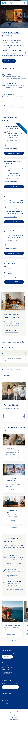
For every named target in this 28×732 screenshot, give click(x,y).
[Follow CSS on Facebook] (10, 712)
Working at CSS (9, 697)
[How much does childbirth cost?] (14, 478)
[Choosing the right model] (14, 510)
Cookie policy (14, 715)
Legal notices (14, 717)
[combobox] (14, 416)
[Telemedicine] (14, 447)
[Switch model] (14, 572)
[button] (14, 353)
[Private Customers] (4, 3)
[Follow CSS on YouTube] (14, 712)
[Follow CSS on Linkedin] (17, 712)
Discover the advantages (10, 148)
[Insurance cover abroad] (12, 619)
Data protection (14, 719)
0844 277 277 (5, 669)
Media (6, 700)
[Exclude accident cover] (14, 586)
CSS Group (7, 704)
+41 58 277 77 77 (6, 674)
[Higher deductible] (14, 559)
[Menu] (24, 3)
